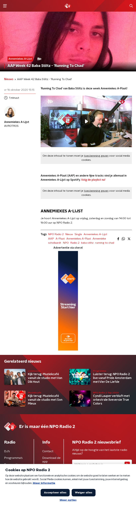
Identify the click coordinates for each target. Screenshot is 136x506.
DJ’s (7, 451)
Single (78, 234)
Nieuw (69, 234)
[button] (5, 6)
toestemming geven (96, 155)
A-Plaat (60, 238)
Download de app (51, 460)
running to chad (104, 242)
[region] (86, 121)
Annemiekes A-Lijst (95, 234)
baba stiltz (87, 242)
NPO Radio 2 (56, 234)
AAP (51, 238)
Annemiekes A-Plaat (78, 238)
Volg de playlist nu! (93, 180)
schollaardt (54, 242)
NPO (66, 242)
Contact (47, 451)
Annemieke (99, 238)
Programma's (13, 458)
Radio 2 (74, 242)
